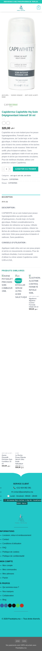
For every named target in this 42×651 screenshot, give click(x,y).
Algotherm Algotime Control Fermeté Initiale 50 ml (33, 303)
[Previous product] (8, 123)
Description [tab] (7, 197)
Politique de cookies (10, 552)
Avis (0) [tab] (5, 202)
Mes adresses (8, 574)
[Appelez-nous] (18, 605)
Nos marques (8, 591)
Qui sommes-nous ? (10, 587)
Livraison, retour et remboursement (16, 535)
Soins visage (17, 95)
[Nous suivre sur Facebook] (2, 605)
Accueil (5, 95)
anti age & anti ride (16, 175)
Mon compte (7, 565)
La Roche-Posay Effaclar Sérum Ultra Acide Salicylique (20, 459)
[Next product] (4, 123)
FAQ (4, 548)
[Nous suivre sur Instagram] (6, 605)
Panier (5, 578)
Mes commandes (9, 570)
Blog (4, 600)
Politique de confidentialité (13, 556)
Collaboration (8, 596)
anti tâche (27, 175)
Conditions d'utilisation (11, 543)
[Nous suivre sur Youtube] (22, 605)
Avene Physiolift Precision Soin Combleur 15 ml (7, 459)
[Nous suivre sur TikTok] (10, 605)
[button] (3, 7)
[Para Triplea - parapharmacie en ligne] (21, 8)
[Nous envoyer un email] (14, 605)
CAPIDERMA (13, 179)
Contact (5, 539)
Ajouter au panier (25, 169)
